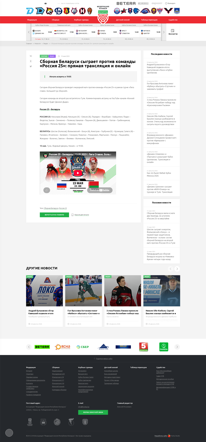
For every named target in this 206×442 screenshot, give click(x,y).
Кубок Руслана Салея (85, 377)
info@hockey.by (83, 407)
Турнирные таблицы (111, 383)
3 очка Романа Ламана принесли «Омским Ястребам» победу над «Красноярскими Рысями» (123, 313)
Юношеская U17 (58, 380)
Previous (28, 32)
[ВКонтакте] (30, 56)
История (29, 371)
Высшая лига (83, 374)
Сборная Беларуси (51, 208)
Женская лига (83, 383)
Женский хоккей (58, 386)
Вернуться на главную (54, 215)
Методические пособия (165, 379)
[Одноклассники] (30, 62)
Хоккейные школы (111, 371)
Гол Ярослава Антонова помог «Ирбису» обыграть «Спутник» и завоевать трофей (84, 313)
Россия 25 (63, 208)
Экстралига (82, 371)
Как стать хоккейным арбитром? (163, 372)
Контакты (29, 383)
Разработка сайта (161, 436)
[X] (31, 67)
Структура (29, 374)
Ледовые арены (32, 377)
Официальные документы (35, 380)
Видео (46, 43)
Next (163, 32)
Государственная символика (32, 387)
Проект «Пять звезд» (111, 380)
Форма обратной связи (93, 412)
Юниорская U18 (58, 377)
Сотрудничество (32, 391)
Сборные (44, 56)
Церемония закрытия (86, 386)
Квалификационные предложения (85, 390)
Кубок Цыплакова (84, 380)
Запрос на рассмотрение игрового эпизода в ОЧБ (165, 383)
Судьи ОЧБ (160, 376)
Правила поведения (33, 395)
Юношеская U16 (58, 383)
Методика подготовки (112, 377)
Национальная (57, 371)
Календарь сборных (59, 389)
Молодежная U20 (58, 374)
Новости (38, 43)
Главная (29, 43)
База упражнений (110, 374)
